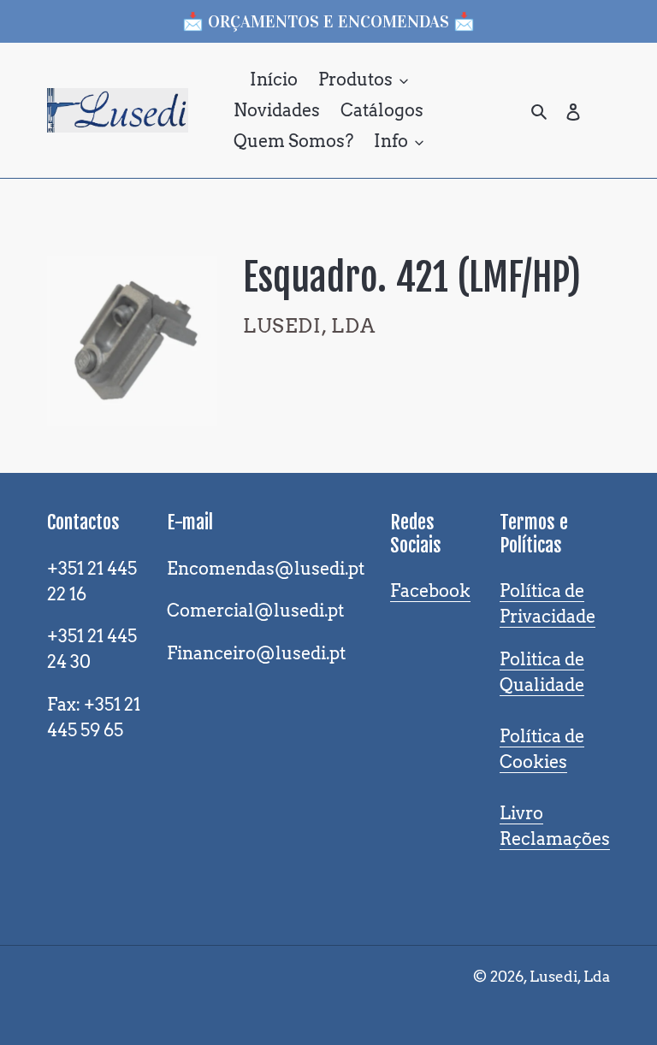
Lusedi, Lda (570, 976)
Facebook (430, 591)
